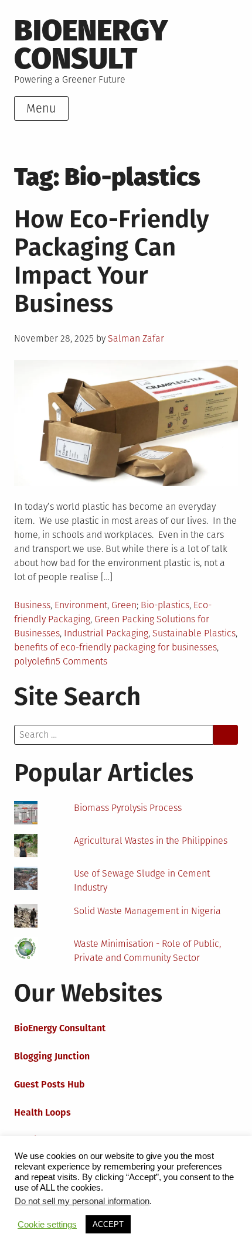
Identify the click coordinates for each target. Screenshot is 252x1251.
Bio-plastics (165, 605)
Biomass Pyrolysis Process (128, 807)
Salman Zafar (136, 338)
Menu (41, 108)
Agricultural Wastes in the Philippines (150, 840)
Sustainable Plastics (194, 633)
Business (32, 605)
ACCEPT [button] (108, 1224)
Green (124, 605)
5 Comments (81, 661)
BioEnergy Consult (91, 44)
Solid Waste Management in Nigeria (147, 910)
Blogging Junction (52, 1056)
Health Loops (42, 1112)
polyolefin (35, 661)
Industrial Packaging (106, 633)
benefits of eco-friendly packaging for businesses (115, 647)
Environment (81, 605)
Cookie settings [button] (47, 1224)
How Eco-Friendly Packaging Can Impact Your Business (111, 261)
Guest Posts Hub (49, 1084)
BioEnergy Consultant (59, 1028)
